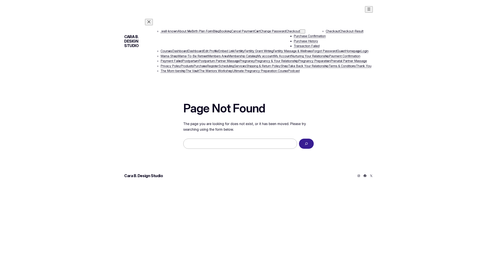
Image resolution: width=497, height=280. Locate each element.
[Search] (306, 144)
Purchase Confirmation (310, 36)
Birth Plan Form (202, 31)
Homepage (353, 51)
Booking (225, 31)
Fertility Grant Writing (258, 51)
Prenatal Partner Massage (349, 61)
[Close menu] (149, 22)
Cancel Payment (242, 31)
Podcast (294, 71)
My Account (282, 56)
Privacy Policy (171, 66)
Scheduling (226, 66)
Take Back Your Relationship (308, 66)
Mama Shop (169, 56)
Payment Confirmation (344, 56)
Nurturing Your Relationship (310, 56)
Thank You (363, 66)
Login (364, 51)
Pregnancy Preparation (314, 61)
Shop (284, 66)
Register (212, 66)
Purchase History (306, 41)
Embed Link (226, 51)
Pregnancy (247, 61)
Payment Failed (171, 61)
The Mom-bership (173, 71)
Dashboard (180, 51)
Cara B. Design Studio (131, 41)
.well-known (169, 31)
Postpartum (190, 61)
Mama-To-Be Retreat (193, 56)
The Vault (192, 71)
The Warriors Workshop (215, 71)
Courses (166, 51)
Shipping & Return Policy (263, 66)
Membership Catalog (242, 56)
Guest (341, 51)
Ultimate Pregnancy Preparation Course (260, 71)
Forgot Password (325, 51)
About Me (185, 31)
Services (240, 66)
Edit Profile (210, 51)
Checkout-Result (351, 31)
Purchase (200, 66)
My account (265, 56)
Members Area (218, 56)
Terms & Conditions (342, 66)
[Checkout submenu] (302, 31)
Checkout (293, 31)
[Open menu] (369, 9)
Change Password (273, 31)
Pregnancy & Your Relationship (276, 61)
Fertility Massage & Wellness (293, 51)
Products (187, 66)
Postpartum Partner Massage (219, 61)
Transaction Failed (307, 46)
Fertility (239, 51)
